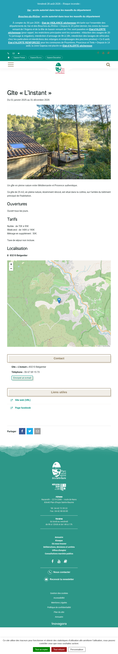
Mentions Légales (59, 602)
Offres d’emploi (59, 550)
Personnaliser (76, 649)
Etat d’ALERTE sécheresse (77, 46)
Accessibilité (59, 598)
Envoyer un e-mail (22, 377)
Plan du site (59, 612)
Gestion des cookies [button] (59, 593)
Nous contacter (61, 572)
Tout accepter (41, 649)
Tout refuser (59, 649)
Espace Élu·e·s (35, 58)
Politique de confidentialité (59, 607)
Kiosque (59, 540)
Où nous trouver (59, 544)
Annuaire (59, 537)
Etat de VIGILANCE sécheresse (59, 23)
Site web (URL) (23, 400)
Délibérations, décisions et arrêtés (59, 547)
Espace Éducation (54, 58)
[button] (59, 301)
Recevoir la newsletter (61, 579)
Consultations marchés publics (59, 553)
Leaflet (99, 346)
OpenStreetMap (106, 346)
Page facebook (23, 407)
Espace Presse (19, 58)
